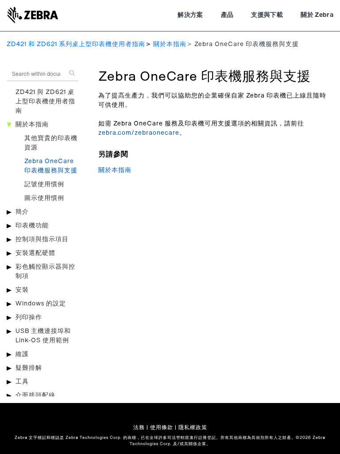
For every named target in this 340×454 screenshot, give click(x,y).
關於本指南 (169, 44)
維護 (22, 354)
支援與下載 (267, 15)
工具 (22, 382)
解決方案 (190, 15)
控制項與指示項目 (42, 239)
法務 (139, 427)
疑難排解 (28, 368)
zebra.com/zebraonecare (138, 133)
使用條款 (161, 427)
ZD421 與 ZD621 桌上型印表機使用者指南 (45, 101)
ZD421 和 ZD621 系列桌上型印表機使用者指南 (76, 44)
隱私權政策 (192, 427)
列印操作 (28, 317)
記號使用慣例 (44, 184)
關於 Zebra (317, 15)
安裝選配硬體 (35, 253)
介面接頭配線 (35, 395)
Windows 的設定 (40, 304)
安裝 (22, 290)
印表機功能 (32, 226)
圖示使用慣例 (44, 198)
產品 (227, 15)
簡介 (22, 212)
